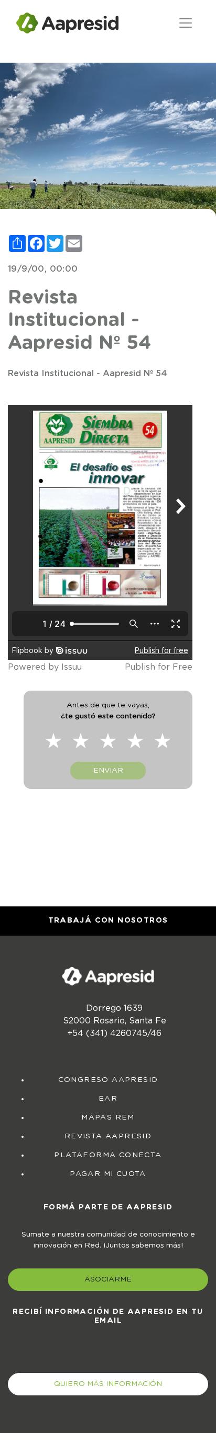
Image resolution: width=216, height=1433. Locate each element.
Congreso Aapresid (108, 1080)
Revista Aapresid (108, 1136)
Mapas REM (108, 1117)
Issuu (71, 667)
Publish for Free (158, 667)
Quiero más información (108, 1384)
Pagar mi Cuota (108, 1174)
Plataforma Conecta (107, 1155)
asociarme (108, 1279)
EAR (108, 1098)
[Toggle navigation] (185, 23)
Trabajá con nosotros (108, 920)
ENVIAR (108, 770)
